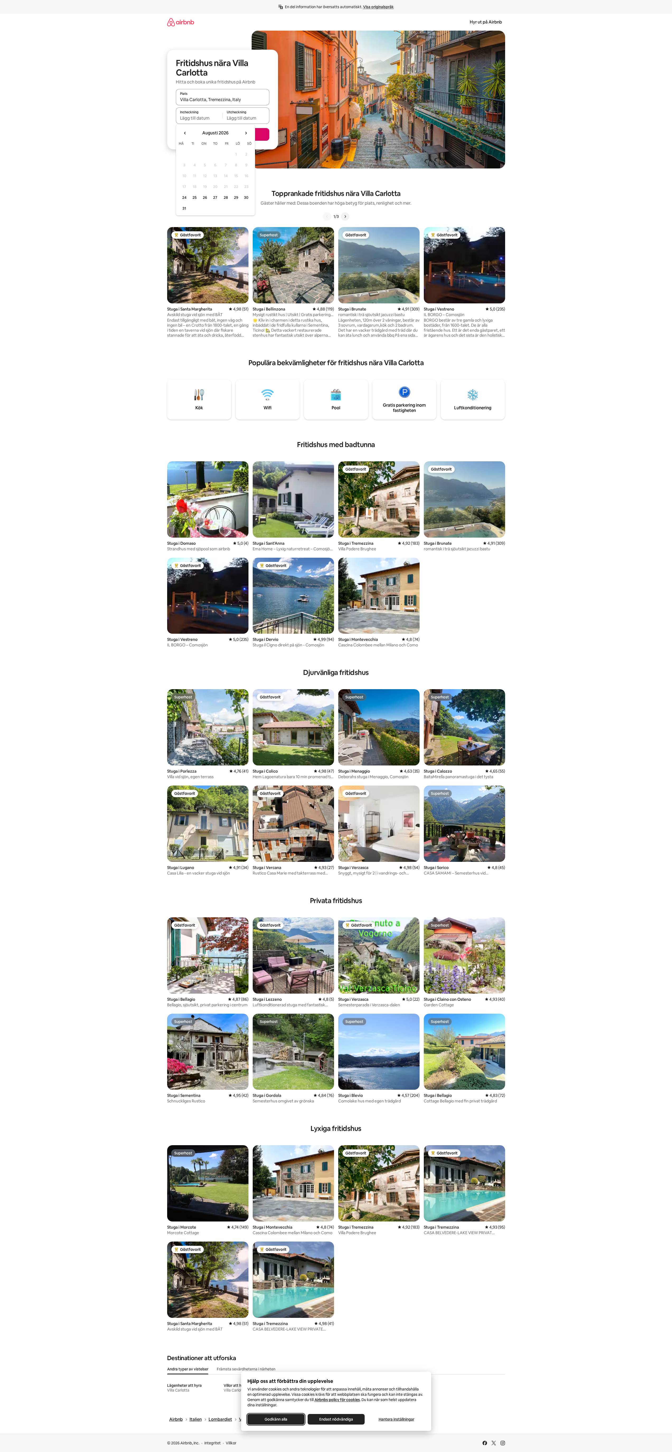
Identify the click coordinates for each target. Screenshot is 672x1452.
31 (184, 208)
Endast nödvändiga (336, 1419)
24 (184, 197)
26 (205, 197)
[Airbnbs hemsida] (180, 22)
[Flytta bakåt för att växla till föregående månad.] (185, 133)
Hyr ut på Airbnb (486, 22)
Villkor (231, 1443)
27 (215, 197)
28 (226, 197)
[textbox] (199, 118)
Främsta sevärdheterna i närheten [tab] (246, 1369)
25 (194, 197)
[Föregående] (327, 216)
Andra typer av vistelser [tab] (187, 1369)
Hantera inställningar (396, 1419)
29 (236, 197)
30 (246, 197)
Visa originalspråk (378, 6)
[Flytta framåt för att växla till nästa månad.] (245, 133)
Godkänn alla (276, 1419)
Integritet (212, 1443)
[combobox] (222, 99)
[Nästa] (345, 216)
